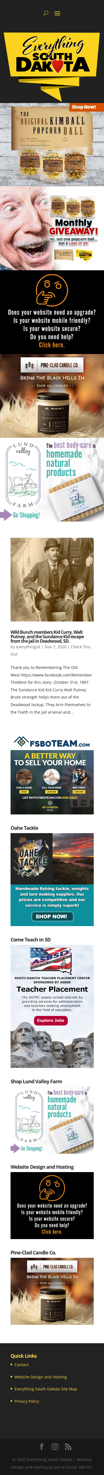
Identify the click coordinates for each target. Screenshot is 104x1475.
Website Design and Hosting (40, 1377)
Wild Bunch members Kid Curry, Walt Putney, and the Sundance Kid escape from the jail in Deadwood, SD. (47, 636)
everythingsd (28, 646)
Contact (21, 1364)
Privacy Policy (26, 1401)
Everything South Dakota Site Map (45, 1389)
